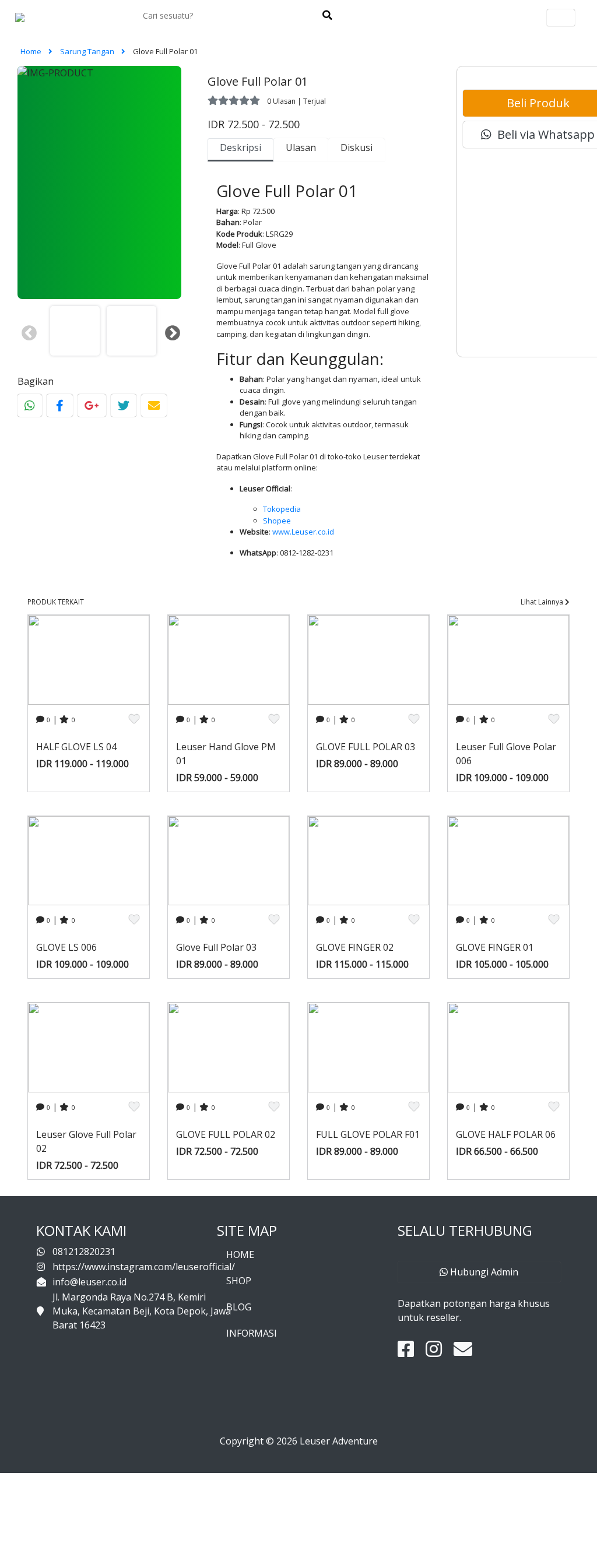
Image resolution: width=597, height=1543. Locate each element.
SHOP (238, 1280)
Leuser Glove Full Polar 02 (86, 1141)
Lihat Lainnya (543, 602)
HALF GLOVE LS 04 (76, 746)
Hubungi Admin (483, 1272)
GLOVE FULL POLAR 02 (225, 1134)
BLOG (238, 1307)
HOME (240, 1254)
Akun (561, 17)
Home (31, 51)
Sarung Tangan (88, 51)
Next (169, 330)
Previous (26, 330)
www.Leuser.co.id (303, 531)
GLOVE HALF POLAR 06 (506, 1134)
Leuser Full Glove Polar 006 (506, 753)
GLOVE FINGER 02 (355, 947)
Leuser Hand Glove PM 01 (226, 753)
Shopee (277, 520)
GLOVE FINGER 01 (494, 947)
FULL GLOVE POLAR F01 (368, 1134)
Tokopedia (282, 509)
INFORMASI (251, 1333)
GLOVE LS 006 (66, 947)
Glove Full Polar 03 (216, 947)
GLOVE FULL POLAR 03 (365, 746)
